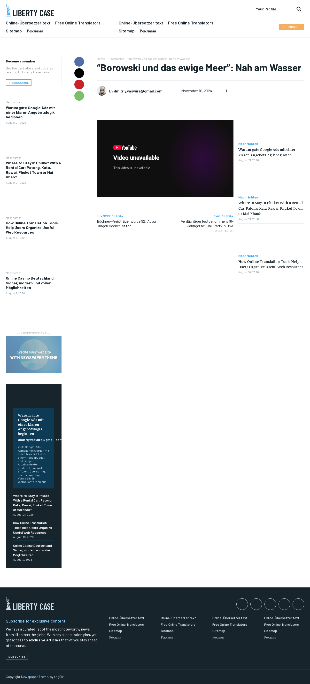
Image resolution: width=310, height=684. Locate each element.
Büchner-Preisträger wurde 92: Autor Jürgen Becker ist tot (126, 223)
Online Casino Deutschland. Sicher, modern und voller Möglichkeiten (30, 282)
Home (101, 58)
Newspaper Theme (34, 677)
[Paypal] (270, 604)
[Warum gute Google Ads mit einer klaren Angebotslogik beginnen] (34, 140)
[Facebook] (79, 62)
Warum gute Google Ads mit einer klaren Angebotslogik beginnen (30, 112)
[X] (79, 73)
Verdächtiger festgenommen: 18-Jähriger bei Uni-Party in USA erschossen (207, 226)
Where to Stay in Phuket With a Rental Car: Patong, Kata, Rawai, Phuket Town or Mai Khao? (33, 169)
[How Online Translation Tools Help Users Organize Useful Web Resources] (34, 255)
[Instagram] (256, 604)
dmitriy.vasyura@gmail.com (40, 440)
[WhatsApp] (79, 96)
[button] (299, 9)
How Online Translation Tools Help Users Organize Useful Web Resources (32, 227)
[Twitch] (284, 604)
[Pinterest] (79, 84)
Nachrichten (14, 102)
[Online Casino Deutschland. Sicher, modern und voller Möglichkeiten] (34, 310)
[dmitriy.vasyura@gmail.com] (103, 91)
